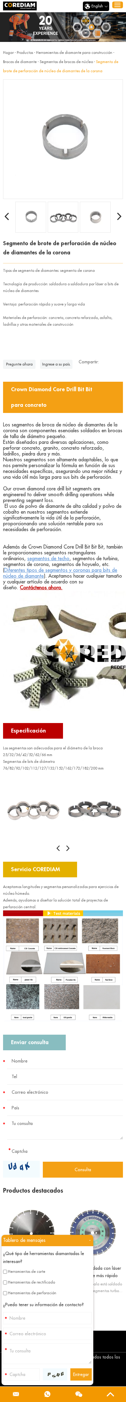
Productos (25, 52)
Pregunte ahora (19, 364)
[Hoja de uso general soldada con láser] (32, 1232)
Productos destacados (33, 1190)
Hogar (8, 52)
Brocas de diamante (20, 62)
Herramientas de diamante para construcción (74, 52)
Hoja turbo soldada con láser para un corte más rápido (93, 1272)
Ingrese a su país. (56, 364)
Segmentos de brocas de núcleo (66, 62)
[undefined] (62, 139)
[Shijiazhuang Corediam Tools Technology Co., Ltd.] (20, 6)
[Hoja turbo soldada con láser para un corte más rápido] (93, 1232)
